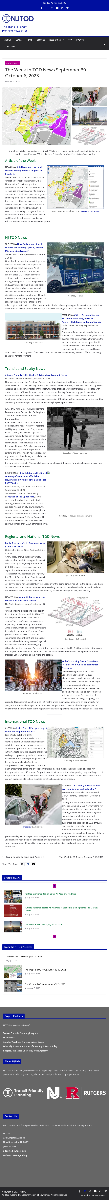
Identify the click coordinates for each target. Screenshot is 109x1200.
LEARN (19, 40)
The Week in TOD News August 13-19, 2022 (45, 969)
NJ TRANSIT (9, 1037)
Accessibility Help (99, 1195)
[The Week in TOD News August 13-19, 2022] (13, 971)
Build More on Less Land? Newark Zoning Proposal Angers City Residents (24, 170)
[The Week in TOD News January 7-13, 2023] (13, 986)
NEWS (29, 40)
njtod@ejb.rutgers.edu (14, 1150)
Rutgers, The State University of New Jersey (25, 1050)
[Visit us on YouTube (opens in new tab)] (57, 8)
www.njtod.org (19, 1155)
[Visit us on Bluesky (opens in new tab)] (67, 8)
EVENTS (80, 40)
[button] (62, 40)
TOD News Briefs (12, 63)
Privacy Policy (84, 1195)
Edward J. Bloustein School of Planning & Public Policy (30, 1046)
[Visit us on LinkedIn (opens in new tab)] (62, 8)
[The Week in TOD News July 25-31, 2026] (13, 927)
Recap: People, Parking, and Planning (25, 856)
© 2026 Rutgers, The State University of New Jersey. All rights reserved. (35, 1195)
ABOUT (8, 40)
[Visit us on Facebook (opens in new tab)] (41, 8)
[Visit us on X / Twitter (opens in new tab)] (46, 8)
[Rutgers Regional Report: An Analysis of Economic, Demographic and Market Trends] (13, 911)
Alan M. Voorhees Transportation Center (24, 1041)
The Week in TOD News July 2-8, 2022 (24, 956)
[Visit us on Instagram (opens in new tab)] (52, 8)
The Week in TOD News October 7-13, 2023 (81, 857)
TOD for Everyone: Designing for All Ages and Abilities (50, 894)
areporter (27, 827)
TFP (70, 40)
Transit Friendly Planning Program (20, 1033)
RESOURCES (55, 40)
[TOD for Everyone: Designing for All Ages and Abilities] (13, 896)
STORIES (41, 40)
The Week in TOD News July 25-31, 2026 (43, 924)
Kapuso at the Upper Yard (21, 496)
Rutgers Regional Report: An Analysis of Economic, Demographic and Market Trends (61, 909)
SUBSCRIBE (10, 46)
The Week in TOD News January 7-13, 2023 (45, 984)
